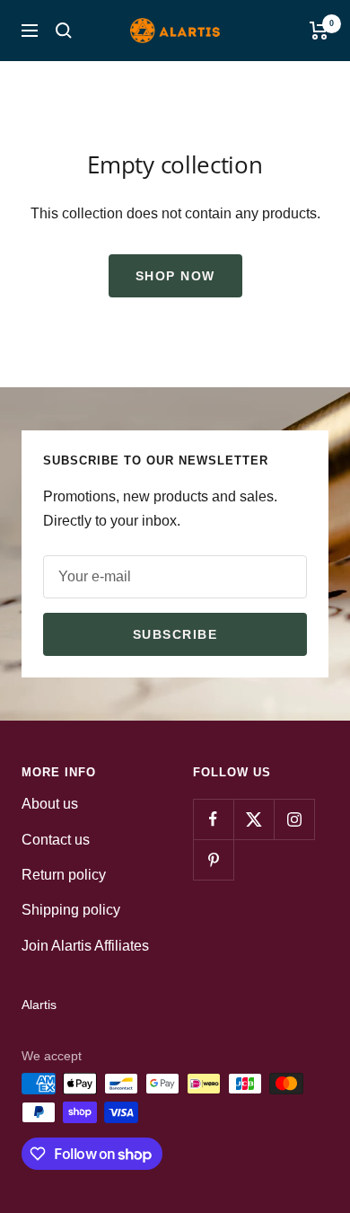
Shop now (175, 276)
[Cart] (319, 31)
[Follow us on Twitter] (253, 819)
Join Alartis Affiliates (85, 945)
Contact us (56, 839)
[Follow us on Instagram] (294, 819)
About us (50, 803)
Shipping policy (71, 909)
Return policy (64, 874)
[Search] (64, 30)
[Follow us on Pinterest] (213, 859)
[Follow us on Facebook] (213, 819)
